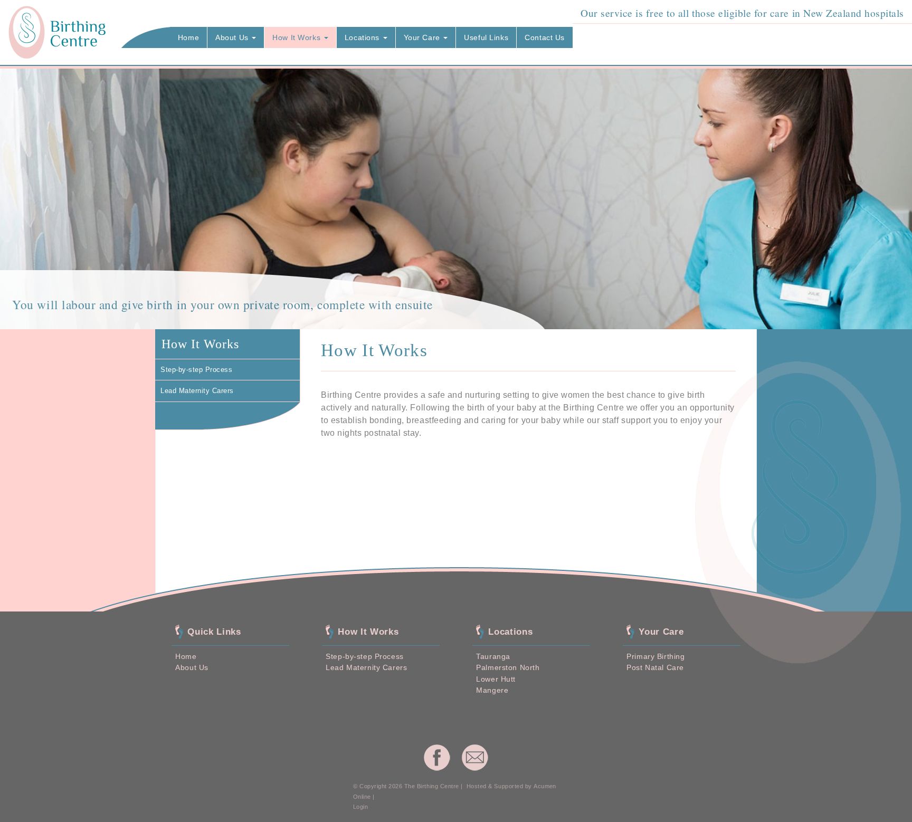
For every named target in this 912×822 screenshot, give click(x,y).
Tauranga (493, 656)
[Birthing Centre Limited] (57, 32)
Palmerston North (507, 667)
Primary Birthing (655, 656)
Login (360, 807)
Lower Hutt (496, 679)
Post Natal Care (655, 667)
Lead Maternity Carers (366, 667)
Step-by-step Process (364, 656)
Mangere (492, 690)
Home (185, 656)
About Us (191, 667)
